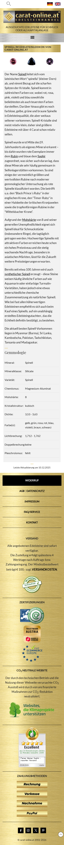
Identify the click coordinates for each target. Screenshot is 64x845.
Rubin (14, 156)
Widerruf (32, 480)
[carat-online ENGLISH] (58, 4)
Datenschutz (35, 490)
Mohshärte (29, 220)
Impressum (32, 501)
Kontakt (32, 522)
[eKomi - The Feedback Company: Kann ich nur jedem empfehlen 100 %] (32, 766)
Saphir (42, 156)
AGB (22, 490)
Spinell (22, 74)
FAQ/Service (32, 511)
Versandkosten (44, 569)
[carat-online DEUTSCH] (50, 4)
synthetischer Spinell (17, 274)
